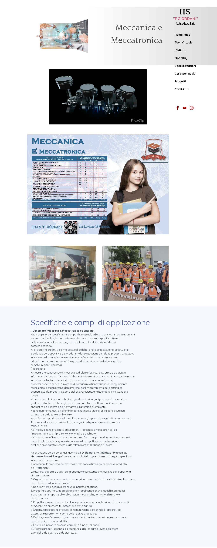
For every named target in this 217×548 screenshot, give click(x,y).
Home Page (182, 34)
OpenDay (181, 58)
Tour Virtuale (184, 42)
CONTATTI (182, 89)
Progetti (180, 81)
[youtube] (184, 108)
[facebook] (177, 108)
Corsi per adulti (185, 73)
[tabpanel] (134, 36)
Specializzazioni (185, 65)
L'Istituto (180, 50)
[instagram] (191, 108)
